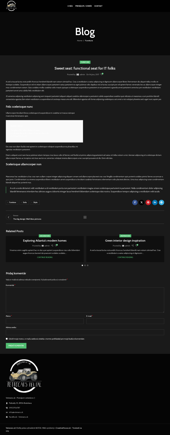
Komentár (10, 285)
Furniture (89, 40)
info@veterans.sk (16, 412)
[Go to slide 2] (85, 265)
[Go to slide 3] (87, 265)
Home (79, 40)
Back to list (85, 217)
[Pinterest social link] (148, 202)
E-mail (89, 316)
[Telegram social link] (161, 202)
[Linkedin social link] (155, 202)
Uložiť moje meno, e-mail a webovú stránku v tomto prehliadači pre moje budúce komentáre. (47, 339)
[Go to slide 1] (82, 265)
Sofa (25, 202)
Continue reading (45, 257)
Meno (9, 316)
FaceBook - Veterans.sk (18, 417)
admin (82, 74)
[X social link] (141, 202)
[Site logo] (11, 6)
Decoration (45, 236)
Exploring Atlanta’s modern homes (45, 240)
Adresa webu (11, 327)
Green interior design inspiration (125, 240)
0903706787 (14, 408)
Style (35, 202)
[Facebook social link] (135, 202)
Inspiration (125, 236)
